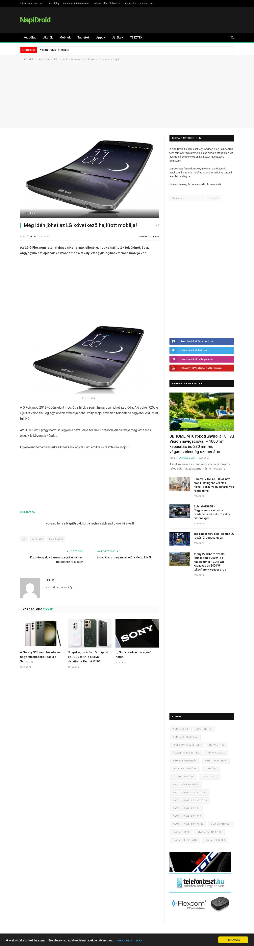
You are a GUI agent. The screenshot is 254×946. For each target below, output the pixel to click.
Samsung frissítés (186, 784)
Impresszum (147, 3)
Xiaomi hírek (181, 832)
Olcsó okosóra (183, 776)
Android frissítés (185, 737)
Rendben (233, 939)
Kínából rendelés (185, 760)
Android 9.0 (181, 729)
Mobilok (65, 37)
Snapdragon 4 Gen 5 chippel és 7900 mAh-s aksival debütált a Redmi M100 (88, 657)
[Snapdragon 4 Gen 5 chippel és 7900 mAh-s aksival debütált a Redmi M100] (90, 633)
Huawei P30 (216, 745)
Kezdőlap (54, 3)
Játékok (117, 37)
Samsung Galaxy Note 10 (190, 800)
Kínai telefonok (216, 760)
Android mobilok (149, 236)
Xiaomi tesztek (215, 840)
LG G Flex (37, 539)
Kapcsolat (130, 3)
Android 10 (203, 729)
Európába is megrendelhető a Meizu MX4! (124, 557)
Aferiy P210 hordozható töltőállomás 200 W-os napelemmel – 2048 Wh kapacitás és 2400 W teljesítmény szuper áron (210, 561)
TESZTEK (136, 37)
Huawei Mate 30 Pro (186, 753)
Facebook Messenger (187, 745)
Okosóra (211, 768)
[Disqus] (89, 730)
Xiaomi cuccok (221, 824)
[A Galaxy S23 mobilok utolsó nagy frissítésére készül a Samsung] (42, 633)
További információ (128, 939)
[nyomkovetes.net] (201, 912)
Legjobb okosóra (185, 768)
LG (24, 539)
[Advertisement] (127, 100)
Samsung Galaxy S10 (187, 816)
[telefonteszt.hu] (200, 891)
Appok (100, 37)
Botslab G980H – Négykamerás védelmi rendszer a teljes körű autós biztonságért (212, 512)
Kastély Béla (186, 458)
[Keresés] (230, 37)
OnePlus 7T (209, 776)
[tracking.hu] (200, 870)
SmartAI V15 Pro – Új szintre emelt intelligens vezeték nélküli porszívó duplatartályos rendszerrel (214, 484)
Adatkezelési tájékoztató (107, 3)
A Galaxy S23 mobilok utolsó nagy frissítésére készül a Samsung (40, 657)
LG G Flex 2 (56, 539)
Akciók (48, 37)
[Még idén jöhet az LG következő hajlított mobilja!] (89, 177)
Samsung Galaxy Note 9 (189, 792)
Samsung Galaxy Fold (188, 824)
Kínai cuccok (216, 753)
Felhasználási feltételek (76, 3)
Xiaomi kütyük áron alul (54, 49)
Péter (33, 236)
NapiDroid (35, 20)
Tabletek (83, 37)
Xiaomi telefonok (185, 840)
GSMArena (27, 512)
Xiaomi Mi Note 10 (209, 832)
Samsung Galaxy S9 (186, 808)
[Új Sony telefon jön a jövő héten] (137, 633)
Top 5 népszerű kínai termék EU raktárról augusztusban (214, 535)
